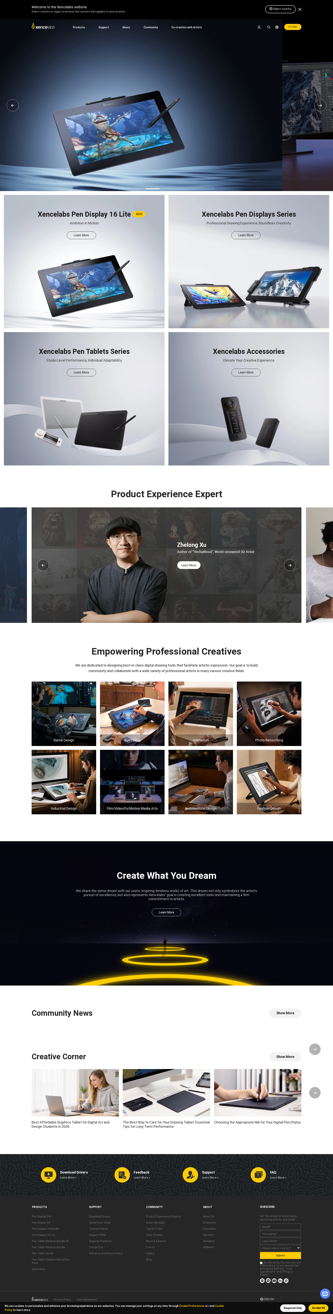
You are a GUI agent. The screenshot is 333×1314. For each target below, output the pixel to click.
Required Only (293, 1308)
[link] (43, 27)
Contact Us (96, 1247)
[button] (43, 565)
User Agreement (87, 1299)
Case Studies (154, 1234)
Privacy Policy (62, 1299)
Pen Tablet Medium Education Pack (50, 1261)
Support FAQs (97, 1234)
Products (79, 27)
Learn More (154, 75)
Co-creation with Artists (186, 27)
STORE (292, 27)
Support (103, 27)
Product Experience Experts (163, 1216)
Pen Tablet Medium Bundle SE (50, 1241)
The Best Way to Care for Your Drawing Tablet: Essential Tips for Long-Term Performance (166, 1124)
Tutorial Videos (98, 1228)
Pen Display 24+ (42, 1216)
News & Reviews (156, 1241)
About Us (208, 1216)
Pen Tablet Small (42, 1253)
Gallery (150, 1253)
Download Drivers (99, 1216)
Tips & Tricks (154, 1228)
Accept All (318, 1307)
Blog (148, 1259)
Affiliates (208, 1247)
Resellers (209, 1241)
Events (150, 1247)
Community (151, 27)
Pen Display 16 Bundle (45, 1228)
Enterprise (209, 1222)
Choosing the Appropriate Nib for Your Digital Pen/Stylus (257, 1122)
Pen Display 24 (41, 1222)
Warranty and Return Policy (106, 1253)
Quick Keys (38, 1269)
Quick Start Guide (100, 1222)
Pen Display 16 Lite (43, 1234)
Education (209, 1228)
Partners (208, 1234)
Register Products (100, 1241)
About (126, 27)
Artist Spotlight (155, 1222)
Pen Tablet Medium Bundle (48, 1247)
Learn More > (68, 1177)
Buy (184, 75)
